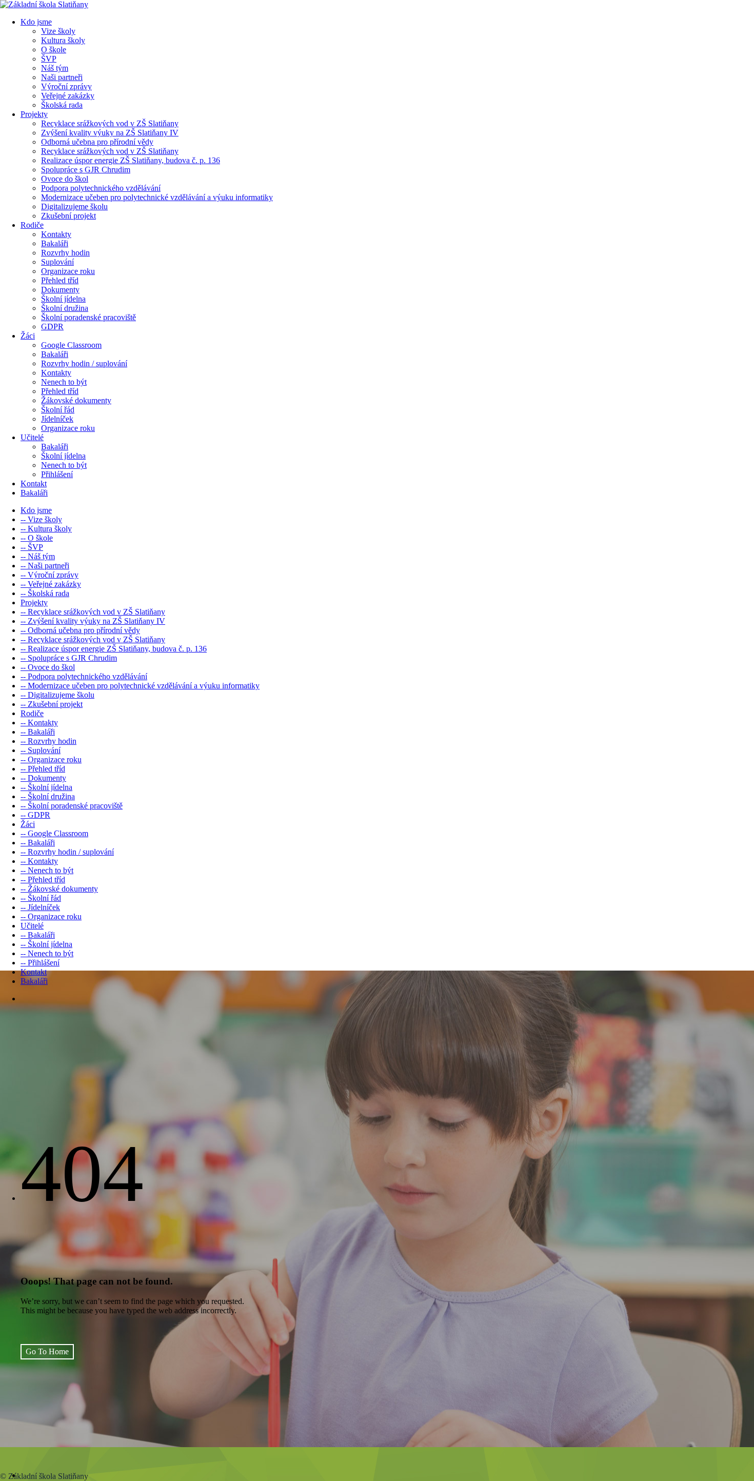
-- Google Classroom (54, 833)
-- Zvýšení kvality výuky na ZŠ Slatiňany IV (93, 621)
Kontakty (56, 234)
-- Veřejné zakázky (51, 584)
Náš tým (54, 68)
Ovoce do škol (64, 178)
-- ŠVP (32, 547)
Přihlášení (57, 474)
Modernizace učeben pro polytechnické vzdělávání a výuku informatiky (157, 197)
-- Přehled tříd (43, 768)
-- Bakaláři (38, 731)
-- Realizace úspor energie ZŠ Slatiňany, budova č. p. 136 (114, 648)
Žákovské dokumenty (76, 400)
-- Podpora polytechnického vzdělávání (84, 676)
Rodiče (32, 225)
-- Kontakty (39, 722)
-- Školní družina (48, 796)
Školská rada (62, 105)
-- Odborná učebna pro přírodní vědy (80, 630)
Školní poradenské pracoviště (88, 317)
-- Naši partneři (45, 565)
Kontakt (34, 483)
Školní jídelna (63, 298)
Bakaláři (54, 243)
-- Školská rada (45, 593)
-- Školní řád (41, 898)
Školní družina (64, 308)
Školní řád (57, 409)
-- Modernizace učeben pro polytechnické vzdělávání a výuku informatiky (140, 685)
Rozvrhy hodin (65, 252)
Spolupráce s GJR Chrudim (85, 169)
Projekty (34, 114)
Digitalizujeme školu (74, 206)
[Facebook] (12, 1459)
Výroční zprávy (66, 86)
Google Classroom (71, 345)
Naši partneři (62, 77)
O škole (53, 49)
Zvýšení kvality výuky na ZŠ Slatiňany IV (109, 132)
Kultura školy (63, 40)
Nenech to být (64, 382)
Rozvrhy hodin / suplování (84, 363)
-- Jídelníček (40, 907)
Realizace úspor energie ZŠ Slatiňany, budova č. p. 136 (130, 160)
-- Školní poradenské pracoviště (72, 805)
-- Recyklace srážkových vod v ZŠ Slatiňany (93, 611)
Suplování (57, 262)
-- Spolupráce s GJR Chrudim (69, 658)
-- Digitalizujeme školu (57, 694)
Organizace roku (68, 271)
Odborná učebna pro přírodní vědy (97, 141)
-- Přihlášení (40, 962)
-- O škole (37, 538)
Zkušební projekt (68, 215)
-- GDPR (35, 815)
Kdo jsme (36, 21)
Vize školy (58, 31)
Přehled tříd (59, 280)
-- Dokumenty (43, 778)
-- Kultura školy (46, 528)
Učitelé (32, 437)
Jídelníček (57, 418)
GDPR (52, 326)
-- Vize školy (41, 519)
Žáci (28, 335)
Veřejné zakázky (67, 95)
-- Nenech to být (47, 870)
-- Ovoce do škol (48, 667)
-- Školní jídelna (46, 787)
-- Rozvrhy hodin (48, 741)
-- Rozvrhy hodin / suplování (67, 851)
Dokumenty (60, 289)
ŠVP (48, 58)
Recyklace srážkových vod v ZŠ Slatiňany (109, 123)
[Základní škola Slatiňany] (44, 4)
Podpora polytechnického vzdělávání (101, 188)
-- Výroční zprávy (49, 574)
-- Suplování (41, 750)
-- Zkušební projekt (52, 704)
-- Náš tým (38, 556)
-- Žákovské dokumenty (59, 888)
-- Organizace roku (51, 759)
